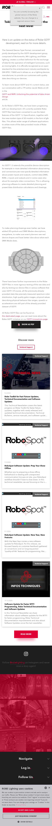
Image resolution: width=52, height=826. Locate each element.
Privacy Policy (21, 805)
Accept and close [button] (26, 810)
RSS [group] (47, 17)
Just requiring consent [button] (26, 816)
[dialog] (26, 805)
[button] (25, 821)
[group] (26, 324)
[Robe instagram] (26, 654)
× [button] (49, 788)
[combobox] (45, 788)
